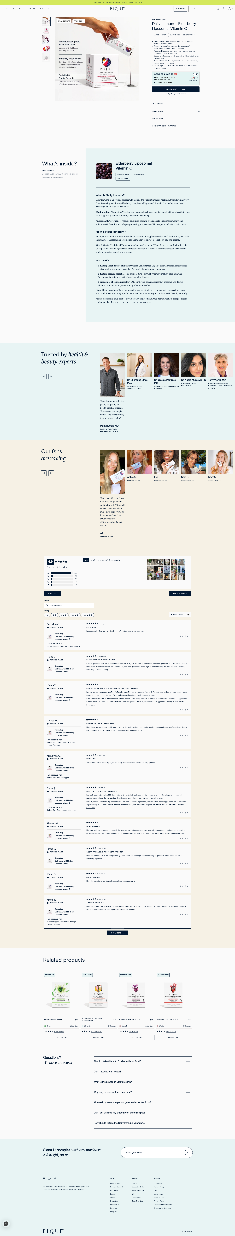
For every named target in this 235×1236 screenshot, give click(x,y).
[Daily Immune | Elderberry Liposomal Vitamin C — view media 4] (46, 48)
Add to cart (61, 1037)
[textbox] (69, 605)
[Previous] (44, 376)
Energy (113, 1194)
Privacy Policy (159, 1201)
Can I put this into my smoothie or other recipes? (119, 1112)
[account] (224, 8)
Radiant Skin (115, 1183)
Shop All (113, 1212)
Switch (195, 74)
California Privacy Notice (163, 1205)
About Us (32, 9)
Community (136, 1197)
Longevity (114, 1208)
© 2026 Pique (187, 1231)
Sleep (112, 1197)
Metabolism (114, 1205)
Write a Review (182, 594)
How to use (157, 104)
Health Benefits (9, 9)
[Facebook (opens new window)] (55, 1178)
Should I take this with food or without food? (117, 1061)
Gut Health (114, 1190)
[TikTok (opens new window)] (49, 1178)
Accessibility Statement (162, 1208)
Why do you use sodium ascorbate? (113, 1092)
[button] (103, 13)
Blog (133, 1194)
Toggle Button (151, 13)
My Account (158, 1194)
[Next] (51, 376)
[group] (117, 2)
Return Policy (159, 1187)
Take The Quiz (180, 9)
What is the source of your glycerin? (113, 1081)
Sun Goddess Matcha (54, 1020)
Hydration (114, 1201)
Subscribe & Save (47, 9)
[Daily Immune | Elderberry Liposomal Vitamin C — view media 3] (46, 39)
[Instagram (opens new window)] (44, 1178)
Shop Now (130, 2)
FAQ (155, 1190)
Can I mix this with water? (107, 1071)
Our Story (135, 1183)
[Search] (218, 9)
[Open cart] (229, 8)
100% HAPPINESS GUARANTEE (164, 126)
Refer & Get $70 (138, 1190)
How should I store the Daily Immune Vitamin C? (119, 1123)
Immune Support (116, 1187)
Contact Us (158, 1183)
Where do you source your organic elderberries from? (122, 1102)
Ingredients (157, 111)
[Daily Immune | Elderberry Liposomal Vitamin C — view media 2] (46, 21)
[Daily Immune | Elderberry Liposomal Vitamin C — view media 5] (46, 57)
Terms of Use (159, 1197)
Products (22, 9)
